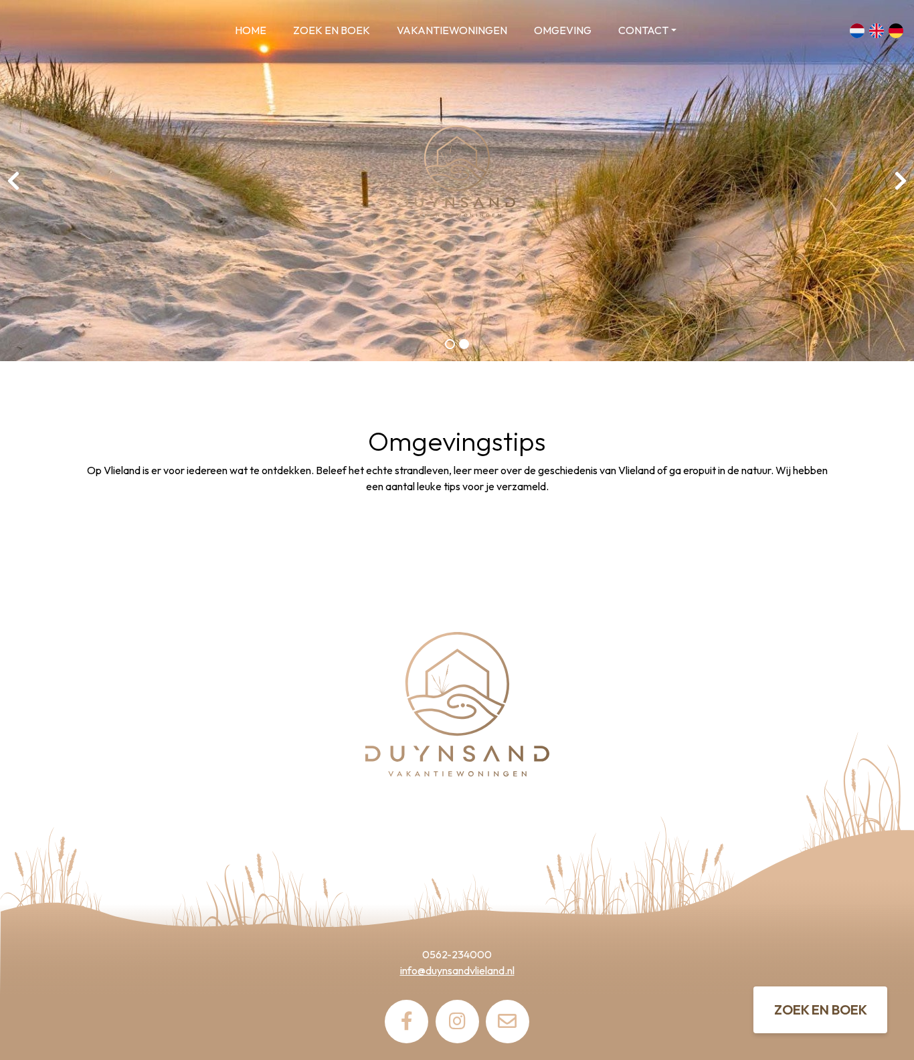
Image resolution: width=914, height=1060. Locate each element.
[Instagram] (457, 1021)
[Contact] (507, 1021)
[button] (450, 344)
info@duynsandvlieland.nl (457, 970)
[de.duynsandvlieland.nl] (90, 30)
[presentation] (13, 180)
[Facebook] (406, 1021)
